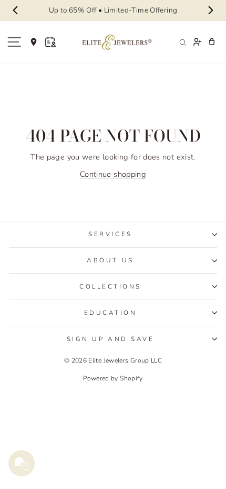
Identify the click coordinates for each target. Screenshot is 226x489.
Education (110, 313)
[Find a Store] (33, 42)
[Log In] (197, 42)
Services (110, 234)
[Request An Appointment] (50, 42)
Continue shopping (113, 174)
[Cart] (212, 42)
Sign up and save (111, 339)
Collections (110, 286)
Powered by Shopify (113, 378)
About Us (110, 260)
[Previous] (15, 10)
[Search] (182, 42)
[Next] (210, 10)
